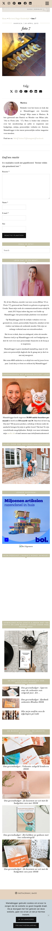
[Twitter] (3, 3)
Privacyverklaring (26, 925)
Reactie (6, 172)
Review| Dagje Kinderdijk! (19, 18)
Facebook (39, 138)
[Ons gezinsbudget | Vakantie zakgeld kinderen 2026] (26, 751)
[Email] (40, 91)
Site (3, 224)
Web (15, 138)
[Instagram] (9, 3)
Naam (5, 202)
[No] (48, 915)
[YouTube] (19, 3)
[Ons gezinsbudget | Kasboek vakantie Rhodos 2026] (10, 703)
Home (4, 18)
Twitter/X (22, 138)
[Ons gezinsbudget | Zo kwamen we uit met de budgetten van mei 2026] (26, 785)
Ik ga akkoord (26, 919)
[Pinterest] (14, 3)
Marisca (18, 23)
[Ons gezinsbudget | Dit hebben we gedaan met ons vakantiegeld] (26, 819)
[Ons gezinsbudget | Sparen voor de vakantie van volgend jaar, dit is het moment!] (10, 691)
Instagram (31, 138)
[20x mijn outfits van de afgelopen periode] (10, 715)
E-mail (5, 213)
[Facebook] (25, 3)
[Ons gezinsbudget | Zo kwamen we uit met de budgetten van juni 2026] (26, 853)
